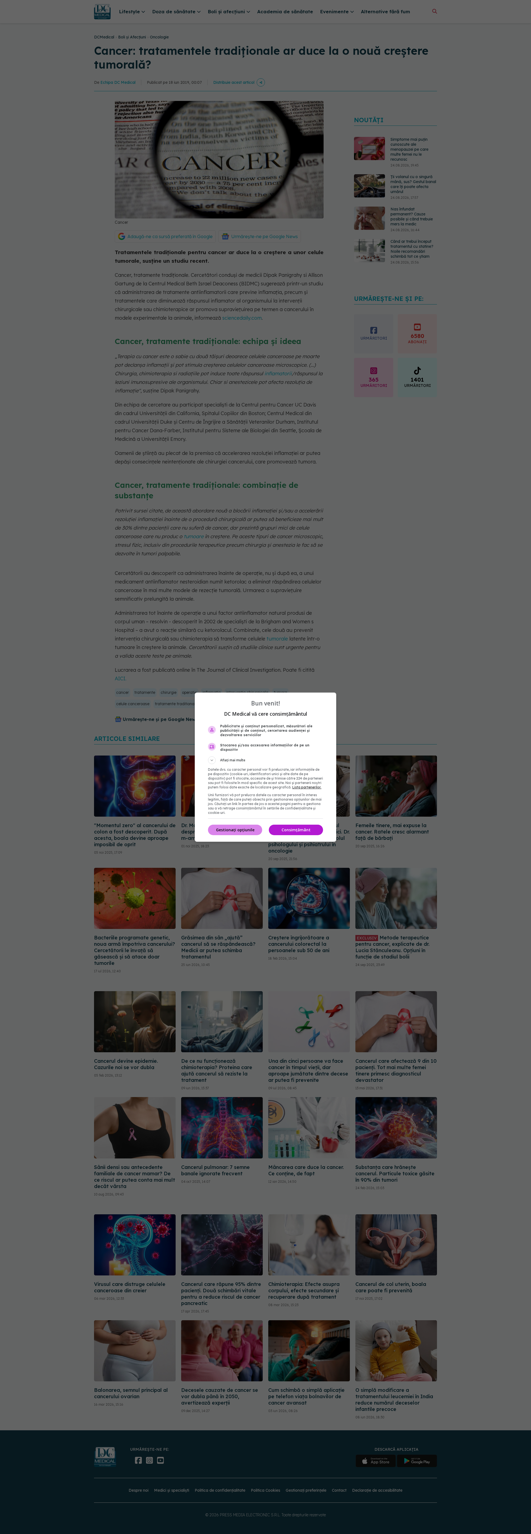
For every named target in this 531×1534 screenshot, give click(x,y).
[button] (265, 760)
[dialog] (265, 767)
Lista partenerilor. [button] (306, 787)
